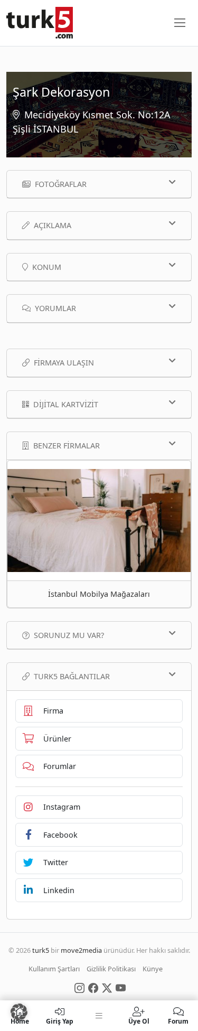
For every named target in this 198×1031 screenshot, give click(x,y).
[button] (19, 1012)
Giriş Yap (59, 1021)
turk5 (40, 950)
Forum (178, 1021)
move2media (81, 950)
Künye (153, 968)
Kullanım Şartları (54, 968)
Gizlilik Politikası (111, 968)
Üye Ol (138, 1021)
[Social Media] (79, 987)
